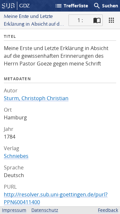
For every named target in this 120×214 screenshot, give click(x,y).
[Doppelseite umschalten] (97, 20)
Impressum (14, 210)
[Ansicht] (111, 20)
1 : (80, 20)
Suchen (105, 6)
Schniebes (16, 155)
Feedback (108, 210)
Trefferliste (71, 6)
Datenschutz (44, 210)
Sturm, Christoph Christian (36, 98)
